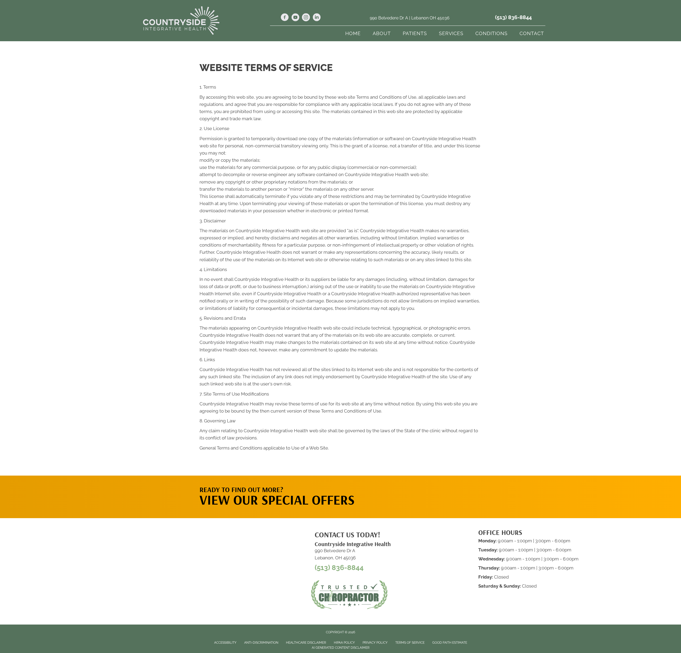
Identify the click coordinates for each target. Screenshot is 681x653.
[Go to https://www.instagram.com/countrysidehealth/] (306, 18)
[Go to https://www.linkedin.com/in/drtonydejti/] (317, 18)
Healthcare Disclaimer (306, 642)
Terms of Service (410, 642)
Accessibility (225, 642)
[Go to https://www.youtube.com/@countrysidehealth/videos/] (295, 18)
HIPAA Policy (344, 642)
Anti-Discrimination (261, 642)
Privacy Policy (375, 642)
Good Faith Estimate (449, 642)
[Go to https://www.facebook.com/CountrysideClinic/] (285, 18)
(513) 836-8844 (513, 17)
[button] (431, 486)
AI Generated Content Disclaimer (340, 648)
